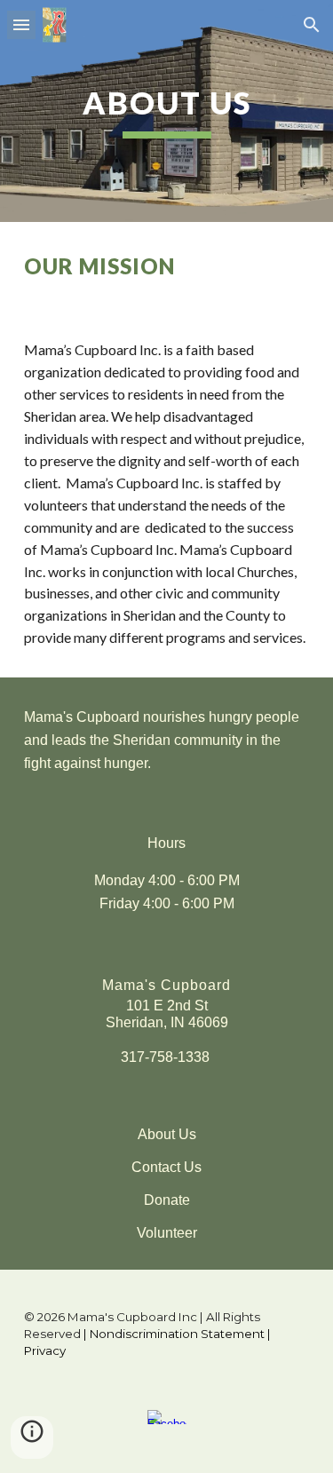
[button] (21, 24)
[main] (167, 111)
